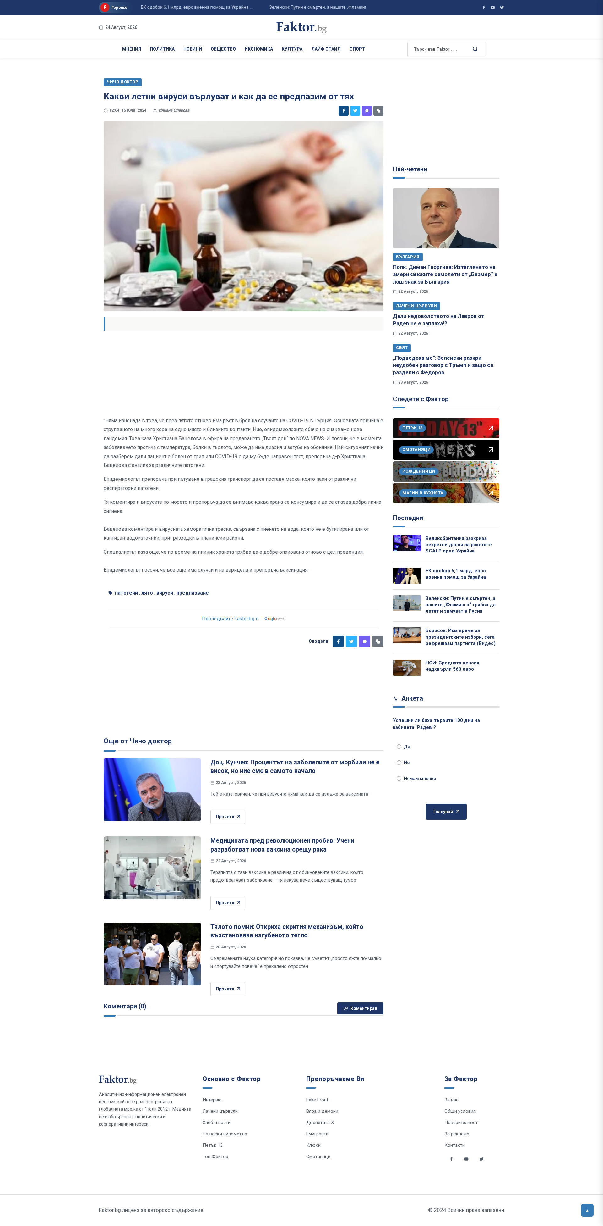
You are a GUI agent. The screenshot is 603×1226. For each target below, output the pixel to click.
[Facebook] (344, 111)
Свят (402, 347)
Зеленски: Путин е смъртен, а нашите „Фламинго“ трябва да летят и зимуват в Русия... (338, 7)
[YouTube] (492, 7)
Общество (223, 49)
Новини (192, 49)
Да (407, 746)
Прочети (225, 816)
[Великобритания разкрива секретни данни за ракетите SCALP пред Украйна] (407, 543)
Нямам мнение (420, 778)
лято (147, 593)
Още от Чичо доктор (138, 741)
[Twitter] (355, 111)
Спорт (357, 49)
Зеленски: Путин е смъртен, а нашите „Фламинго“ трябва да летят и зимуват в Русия (461, 605)
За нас (451, 1100)
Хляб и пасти (217, 1122)
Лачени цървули (416, 305)
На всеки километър (225, 1134)
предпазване (193, 593)
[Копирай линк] (378, 111)
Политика (162, 49)
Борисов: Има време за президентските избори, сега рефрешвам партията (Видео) (461, 637)
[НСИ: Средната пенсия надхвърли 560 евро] (407, 668)
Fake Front (317, 1100)
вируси (164, 593)
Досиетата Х (320, 1122)
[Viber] (367, 111)
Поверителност (461, 1122)
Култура (292, 49)
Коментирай (363, 1008)
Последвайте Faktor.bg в (230, 619)
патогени (126, 593)
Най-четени (410, 169)
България (408, 256)
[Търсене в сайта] (474, 49)
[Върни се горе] (587, 1210)
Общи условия (460, 1111)
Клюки (313, 1145)
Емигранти (317, 1134)
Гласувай (443, 811)
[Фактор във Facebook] (483, 7)
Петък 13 (213, 1145)
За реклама (456, 1134)
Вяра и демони (322, 1111)
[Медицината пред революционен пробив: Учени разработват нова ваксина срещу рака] (152, 867)
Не (407, 762)
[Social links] (451, 1159)
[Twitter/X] (502, 7)
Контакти (454, 1145)
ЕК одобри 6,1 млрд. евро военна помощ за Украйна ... (177, 7)
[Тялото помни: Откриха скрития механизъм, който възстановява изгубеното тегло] (152, 954)
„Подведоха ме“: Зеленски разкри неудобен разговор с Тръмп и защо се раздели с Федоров (443, 365)
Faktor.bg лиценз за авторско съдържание (151, 1210)
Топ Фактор (215, 1156)
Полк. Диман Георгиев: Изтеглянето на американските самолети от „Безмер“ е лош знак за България (445, 274)
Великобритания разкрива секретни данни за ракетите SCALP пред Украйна (459, 544)
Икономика (259, 49)
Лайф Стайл (326, 49)
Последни (408, 518)
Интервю (212, 1100)
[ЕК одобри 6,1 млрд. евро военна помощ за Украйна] (407, 576)
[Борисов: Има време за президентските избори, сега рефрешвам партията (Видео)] (407, 635)
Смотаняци (318, 1156)
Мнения (131, 49)
